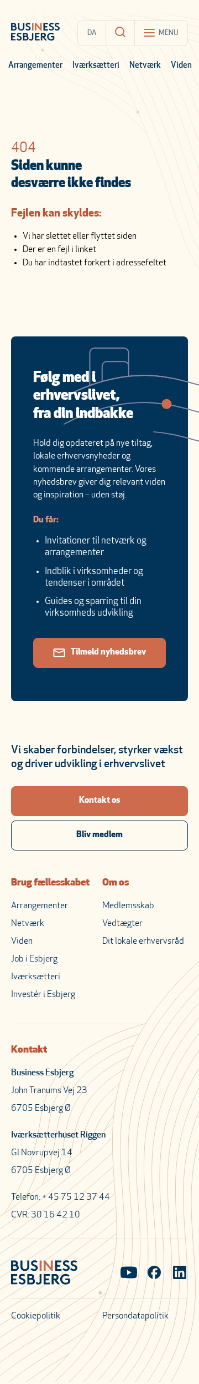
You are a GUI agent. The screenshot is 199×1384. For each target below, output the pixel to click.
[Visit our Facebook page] (154, 1273)
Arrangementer (35, 66)
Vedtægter (122, 923)
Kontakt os (100, 800)
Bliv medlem (99, 835)
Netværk (145, 66)
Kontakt (29, 1050)
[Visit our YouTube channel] (129, 1273)
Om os (115, 883)
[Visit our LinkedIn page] (179, 1273)
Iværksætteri (95, 66)
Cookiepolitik (35, 1316)
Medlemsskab (128, 906)
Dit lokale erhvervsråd (143, 941)
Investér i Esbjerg (43, 994)
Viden (181, 66)
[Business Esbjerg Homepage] (35, 32)
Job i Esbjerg (34, 959)
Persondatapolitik (135, 1316)
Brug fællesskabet (50, 883)
